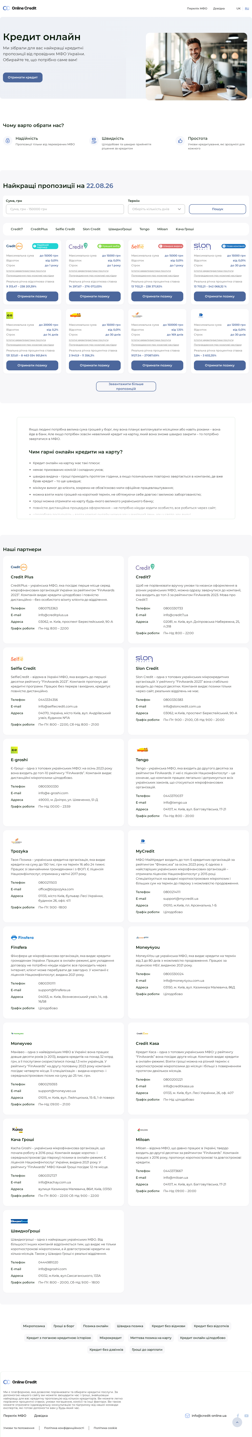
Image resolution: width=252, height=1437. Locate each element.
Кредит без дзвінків (106, 1349)
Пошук (217, 209)
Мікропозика (34, 1326)
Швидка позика (130, 1326)
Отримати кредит (23, 77)
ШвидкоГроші (120, 229)
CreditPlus (39, 229)
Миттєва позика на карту (150, 1338)
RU (247, 8)
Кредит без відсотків (211, 1326)
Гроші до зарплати (147, 1349)
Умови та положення (18, 1428)
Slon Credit (92, 229)
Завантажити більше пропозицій (126, 386)
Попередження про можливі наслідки (30, 275)
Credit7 (17, 229)
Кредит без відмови (168, 1326)
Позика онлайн (95, 1326)
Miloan (162, 229)
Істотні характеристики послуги (26, 270)
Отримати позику (32, 296)
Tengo (144, 229)
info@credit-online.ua (209, 1416)
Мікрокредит (111, 1338)
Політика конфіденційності (64, 1428)
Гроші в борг (64, 1326)
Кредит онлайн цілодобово (202, 1338)
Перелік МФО (197, 8)
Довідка (219, 8)
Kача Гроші (185, 229)
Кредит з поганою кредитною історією (59, 1338)
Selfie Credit (65, 229)
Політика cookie (105, 1428)
